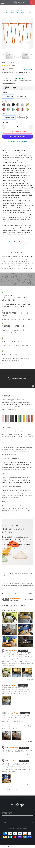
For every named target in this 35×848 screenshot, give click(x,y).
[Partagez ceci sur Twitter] (10, 242)
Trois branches (21, 96)
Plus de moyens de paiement (17, 141)
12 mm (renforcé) (22, 117)
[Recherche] (28, 2)
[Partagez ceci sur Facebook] (15, 242)
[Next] (31, 33)
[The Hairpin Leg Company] (17, 2)
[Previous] (4, 33)
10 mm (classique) (8, 117)
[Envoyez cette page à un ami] (25, 242)
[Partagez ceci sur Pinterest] (20, 242)
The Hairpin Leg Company (19, 828)
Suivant (21, 10)
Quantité (5, 122)
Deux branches (8, 96)
